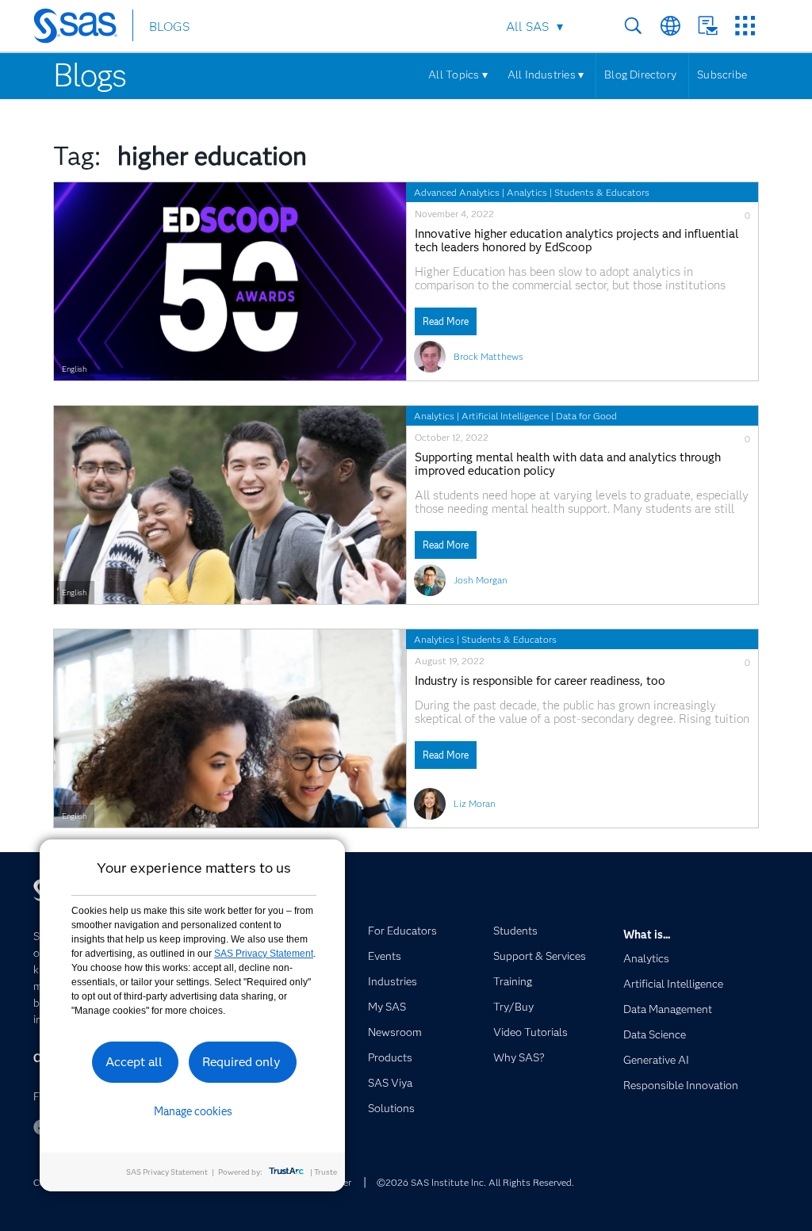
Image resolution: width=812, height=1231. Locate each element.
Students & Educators (601, 192)
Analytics (527, 192)
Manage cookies (193, 1111)
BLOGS (169, 26)
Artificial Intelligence (505, 416)
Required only (241, 1061)
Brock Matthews (488, 356)
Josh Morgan (481, 580)
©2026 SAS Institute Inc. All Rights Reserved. (475, 1182)
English (74, 369)
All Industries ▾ (546, 74)
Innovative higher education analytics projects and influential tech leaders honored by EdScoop (576, 240)
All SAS (527, 26)
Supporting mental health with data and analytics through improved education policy (568, 464)
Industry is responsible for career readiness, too (540, 681)
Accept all (134, 1061)
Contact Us (708, 26)
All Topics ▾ (458, 74)
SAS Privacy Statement (263, 953)
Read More (446, 321)
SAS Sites (745, 26)
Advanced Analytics (457, 192)
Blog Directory (640, 74)
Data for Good (586, 416)
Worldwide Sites (670, 26)
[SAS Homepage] (82, 28)
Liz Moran (475, 803)
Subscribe (722, 74)
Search (633, 26)
